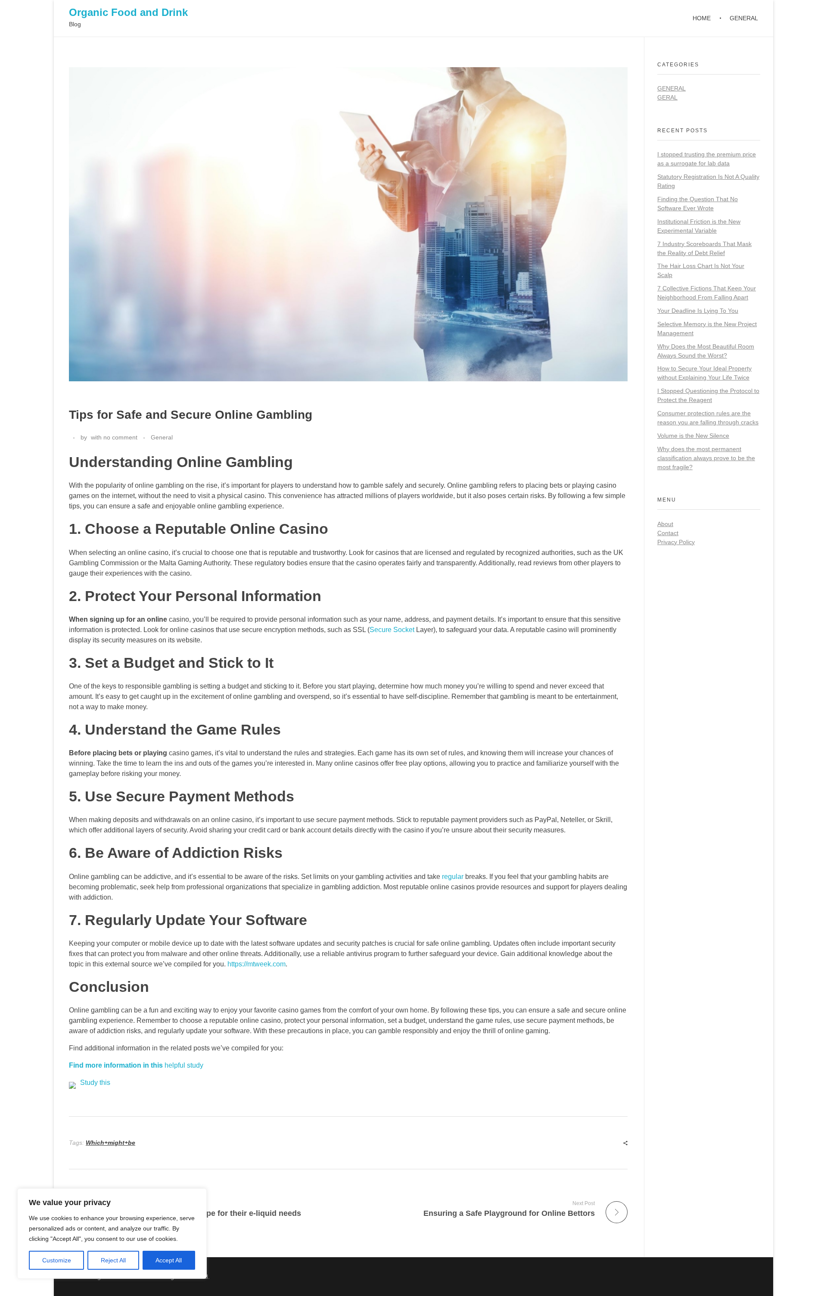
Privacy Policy (676, 542)
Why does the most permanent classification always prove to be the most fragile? (706, 458)
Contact (667, 533)
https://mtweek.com (256, 964)
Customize (56, 1260)
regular (452, 876)
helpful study (136, 1065)
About (665, 523)
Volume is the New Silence (693, 435)
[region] (112, 1233)
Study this (95, 1082)
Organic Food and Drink (128, 12)
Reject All (113, 1260)
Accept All (168, 1260)
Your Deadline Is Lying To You (697, 310)
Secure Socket (392, 629)
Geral (667, 97)
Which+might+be (110, 1142)
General (162, 437)
